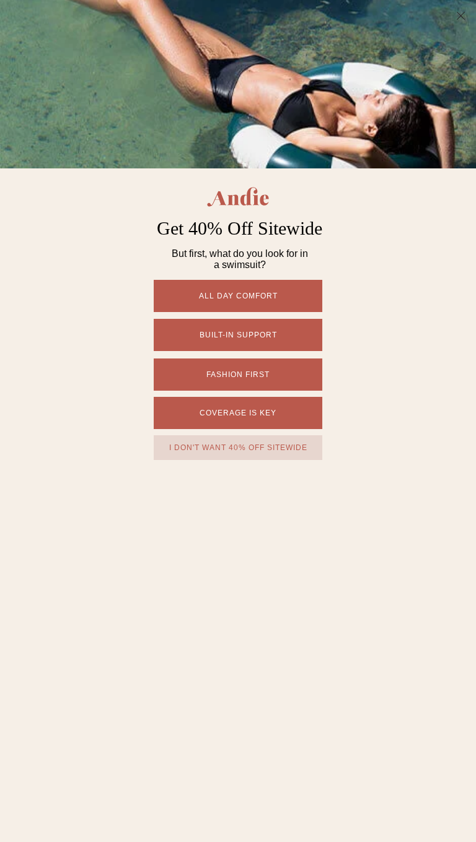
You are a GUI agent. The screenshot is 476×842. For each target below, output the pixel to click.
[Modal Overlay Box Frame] (238, 421)
